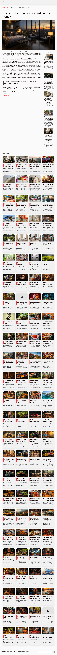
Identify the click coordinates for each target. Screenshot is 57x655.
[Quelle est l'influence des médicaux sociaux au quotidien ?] (48, 434)
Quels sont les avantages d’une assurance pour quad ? (8, 442)
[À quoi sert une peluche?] (22, 336)
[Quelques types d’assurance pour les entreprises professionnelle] (35, 630)
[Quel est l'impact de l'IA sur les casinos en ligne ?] (48, 296)
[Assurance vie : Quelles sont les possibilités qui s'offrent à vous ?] (48, 532)
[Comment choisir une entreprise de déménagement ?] (48, 493)
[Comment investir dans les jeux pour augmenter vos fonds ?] (9, 493)
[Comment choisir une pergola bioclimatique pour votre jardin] (9, 237)
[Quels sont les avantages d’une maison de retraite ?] (35, 277)
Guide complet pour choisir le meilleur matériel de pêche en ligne (48, 226)
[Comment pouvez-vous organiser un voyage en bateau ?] (48, 394)
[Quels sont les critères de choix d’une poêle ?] (9, 512)
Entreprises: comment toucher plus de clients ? (48, 558)
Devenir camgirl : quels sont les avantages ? (22, 284)
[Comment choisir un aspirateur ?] (22, 453)
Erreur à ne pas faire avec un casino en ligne (8, 617)
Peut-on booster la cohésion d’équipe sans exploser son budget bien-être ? (48, 118)
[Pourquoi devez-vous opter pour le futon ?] (48, 375)
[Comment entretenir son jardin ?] (22, 493)
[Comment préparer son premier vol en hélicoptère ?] (9, 218)
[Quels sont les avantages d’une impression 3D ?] (9, 532)
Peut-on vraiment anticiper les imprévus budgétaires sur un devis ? (49, 63)
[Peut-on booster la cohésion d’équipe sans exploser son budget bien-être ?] (48, 112)
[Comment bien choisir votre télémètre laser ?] (35, 375)
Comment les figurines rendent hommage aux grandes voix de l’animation (48, 138)
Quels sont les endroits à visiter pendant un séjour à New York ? (48, 638)
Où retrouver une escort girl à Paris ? (22, 303)
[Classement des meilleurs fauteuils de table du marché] (22, 237)
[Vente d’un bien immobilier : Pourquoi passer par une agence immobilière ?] (22, 434)
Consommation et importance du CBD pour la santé (22, 480)
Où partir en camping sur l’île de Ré (21, 539)
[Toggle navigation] (3, 2)
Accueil (3, 7)
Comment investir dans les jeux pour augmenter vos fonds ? (9, 501)
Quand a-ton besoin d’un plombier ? (20, 598)
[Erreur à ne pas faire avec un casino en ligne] (9, 610)
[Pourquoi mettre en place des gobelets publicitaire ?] (35, 493)
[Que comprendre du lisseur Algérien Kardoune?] (9, 375)
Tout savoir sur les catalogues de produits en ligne (48, 323)
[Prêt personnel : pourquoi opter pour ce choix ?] (9, 630)
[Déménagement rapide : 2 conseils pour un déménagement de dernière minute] (22, 394)
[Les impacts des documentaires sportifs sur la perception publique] (35, 198)
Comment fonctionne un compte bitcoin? (8, 401)
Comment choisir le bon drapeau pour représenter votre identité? (9, 206)
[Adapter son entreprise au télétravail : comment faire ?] (9, 296)
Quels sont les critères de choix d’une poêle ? (8, 519)
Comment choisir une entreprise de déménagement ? (48, 500)
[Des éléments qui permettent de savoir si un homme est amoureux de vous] (22, 610)
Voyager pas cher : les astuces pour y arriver (35, 539)
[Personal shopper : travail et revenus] (35, 296)
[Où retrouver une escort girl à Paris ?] (22, 296)
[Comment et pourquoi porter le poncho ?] (35, 394)
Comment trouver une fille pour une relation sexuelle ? (48, 618)
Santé (15, 651)
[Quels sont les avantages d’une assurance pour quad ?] (9, 434)
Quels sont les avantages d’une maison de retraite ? (34, 285)
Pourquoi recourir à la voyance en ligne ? (35, 598)
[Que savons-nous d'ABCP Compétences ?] (48, 355)
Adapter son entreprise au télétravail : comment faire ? (8, 304)
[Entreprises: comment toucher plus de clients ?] (48, 551)
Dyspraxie (7, 557)
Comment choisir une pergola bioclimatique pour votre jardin (9, 245)
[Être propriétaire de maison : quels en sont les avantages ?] (35, 473)
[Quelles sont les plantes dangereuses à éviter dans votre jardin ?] (22, 316)
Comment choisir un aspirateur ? (22, 460)
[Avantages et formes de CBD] (22, 551)
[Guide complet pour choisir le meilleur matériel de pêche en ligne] (48, 218)
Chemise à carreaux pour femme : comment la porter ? (22, 363)
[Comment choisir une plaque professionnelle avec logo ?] (22, 630)
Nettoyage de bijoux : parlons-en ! (8, 284)
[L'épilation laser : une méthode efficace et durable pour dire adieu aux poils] (9, 336)
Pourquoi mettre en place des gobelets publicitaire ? (35, 501)
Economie (4, 651)
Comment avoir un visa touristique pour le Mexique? (35, 362)
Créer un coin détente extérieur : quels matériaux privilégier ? (22, 206)
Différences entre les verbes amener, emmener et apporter (35, 422)
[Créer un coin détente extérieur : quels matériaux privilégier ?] (22, 198)
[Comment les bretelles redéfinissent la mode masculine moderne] (48, 237)
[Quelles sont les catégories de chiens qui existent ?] (48, 277)
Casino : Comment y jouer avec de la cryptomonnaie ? (48, 421)
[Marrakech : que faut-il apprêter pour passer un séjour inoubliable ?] (35, 512)
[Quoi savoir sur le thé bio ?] (48, 257)
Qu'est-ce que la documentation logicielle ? (47, 578)
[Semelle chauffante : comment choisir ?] (9, 473)
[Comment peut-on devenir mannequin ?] (9, 316)
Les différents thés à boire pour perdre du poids (48, 460)
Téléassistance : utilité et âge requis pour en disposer (8, 422)
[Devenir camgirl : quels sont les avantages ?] (22, 277)
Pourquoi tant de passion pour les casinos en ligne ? (9, 578)
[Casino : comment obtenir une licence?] (35, 571)
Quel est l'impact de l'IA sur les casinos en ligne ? (48, 303)
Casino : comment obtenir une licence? (35, 578)
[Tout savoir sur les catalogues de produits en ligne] (48, 316)
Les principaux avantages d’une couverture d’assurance (34, 559)
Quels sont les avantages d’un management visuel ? (47, 344)
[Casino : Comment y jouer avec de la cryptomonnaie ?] (48, 414)
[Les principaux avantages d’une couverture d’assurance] (35, 551)
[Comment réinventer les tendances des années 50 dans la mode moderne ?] (22, 218)
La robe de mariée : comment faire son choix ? (35, 460)
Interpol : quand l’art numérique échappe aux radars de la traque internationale (48, 81)
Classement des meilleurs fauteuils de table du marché (22, 245)
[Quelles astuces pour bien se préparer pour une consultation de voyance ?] (9, 591)
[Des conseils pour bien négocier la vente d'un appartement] (48, 473)
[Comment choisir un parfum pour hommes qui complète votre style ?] (48, 179)
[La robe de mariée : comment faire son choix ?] (35, 453)
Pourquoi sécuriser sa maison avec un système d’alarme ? (35, 344)
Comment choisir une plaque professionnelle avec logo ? (22, 638)
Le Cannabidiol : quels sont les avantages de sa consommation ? (21, 579)
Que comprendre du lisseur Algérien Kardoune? (8, 383)
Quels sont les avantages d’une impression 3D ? (8, 539)
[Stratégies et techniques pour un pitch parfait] (48, 198)
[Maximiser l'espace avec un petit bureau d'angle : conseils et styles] (35, 237)
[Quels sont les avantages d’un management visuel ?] (48, 336)
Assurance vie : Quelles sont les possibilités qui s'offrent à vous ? (48, 540)
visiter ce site (13, 64)
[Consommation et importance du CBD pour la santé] (22, 473)
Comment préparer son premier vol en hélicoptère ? (8, 226)
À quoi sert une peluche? (21, 342)
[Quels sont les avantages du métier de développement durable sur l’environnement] (22, 414)
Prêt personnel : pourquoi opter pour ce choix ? (8, 637)
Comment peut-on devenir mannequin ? (9, 323)
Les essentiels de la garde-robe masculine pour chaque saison (35, 187)
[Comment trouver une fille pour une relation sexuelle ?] (48, 610)
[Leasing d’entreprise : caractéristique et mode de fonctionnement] (48, 512)
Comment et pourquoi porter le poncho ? (34, 401)
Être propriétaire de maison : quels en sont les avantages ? (35, 481)
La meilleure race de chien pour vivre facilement (9, 460)
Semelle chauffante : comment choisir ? (9, 480)
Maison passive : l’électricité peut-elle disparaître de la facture (48, 100)
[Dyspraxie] (9, 551)
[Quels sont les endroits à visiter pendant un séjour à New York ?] (48, 630)
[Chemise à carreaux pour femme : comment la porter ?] (22, 355)
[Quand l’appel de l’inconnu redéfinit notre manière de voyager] (35, 159)
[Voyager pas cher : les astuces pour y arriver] (35, 532)
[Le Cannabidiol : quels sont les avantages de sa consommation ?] (22, 571)
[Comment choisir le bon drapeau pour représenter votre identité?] (9, 198)
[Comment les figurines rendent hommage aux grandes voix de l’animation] (48, 131)
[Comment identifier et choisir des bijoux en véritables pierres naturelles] (22, 257)
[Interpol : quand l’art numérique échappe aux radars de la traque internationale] (48, 75)
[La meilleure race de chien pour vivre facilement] (9, 453)
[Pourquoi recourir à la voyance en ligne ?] (35, 591)
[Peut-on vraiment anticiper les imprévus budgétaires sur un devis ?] (48, 57)
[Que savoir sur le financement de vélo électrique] (35, 610)
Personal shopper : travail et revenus (35, 303)
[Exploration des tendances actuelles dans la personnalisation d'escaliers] (9, 179)
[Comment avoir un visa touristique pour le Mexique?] (35, 355)
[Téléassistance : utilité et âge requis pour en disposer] (9, 414)
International (10, 651)
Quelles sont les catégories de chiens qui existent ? (47, 285)
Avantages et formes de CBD (21, 558)
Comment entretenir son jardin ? (21, 500)
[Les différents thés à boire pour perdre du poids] (48, 453)
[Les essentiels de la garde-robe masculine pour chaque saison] (35, 179)
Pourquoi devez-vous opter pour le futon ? (48, 382)
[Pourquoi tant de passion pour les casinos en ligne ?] (9, 571)
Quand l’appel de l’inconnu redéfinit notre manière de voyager (35, 167)
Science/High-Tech (21, 651)
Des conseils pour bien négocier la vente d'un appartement (48, 481)
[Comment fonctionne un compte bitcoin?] (9, 394)
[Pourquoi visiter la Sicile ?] (22, 512)
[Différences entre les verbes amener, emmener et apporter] (35, 414)
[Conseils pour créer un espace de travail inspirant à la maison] (9, 257)
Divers (8, 7)
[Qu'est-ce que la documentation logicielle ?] (48, 571)
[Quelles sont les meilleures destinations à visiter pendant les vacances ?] (48, 591)
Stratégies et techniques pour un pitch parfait (47, 205)
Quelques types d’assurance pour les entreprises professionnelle (35, 638)
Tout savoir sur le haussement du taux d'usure (9, 362)
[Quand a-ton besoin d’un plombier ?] (22, 591)
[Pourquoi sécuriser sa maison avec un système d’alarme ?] (35, 336)
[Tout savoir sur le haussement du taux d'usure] (9, 355)
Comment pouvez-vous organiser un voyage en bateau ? (48, 402)
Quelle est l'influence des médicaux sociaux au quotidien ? (48, 442)
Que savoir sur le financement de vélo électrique (35, 617)
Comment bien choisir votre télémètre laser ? (35, 382)
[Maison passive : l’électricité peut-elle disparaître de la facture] (48, 94)
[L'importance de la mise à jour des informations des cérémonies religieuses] (22, 179)
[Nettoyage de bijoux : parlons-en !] (9, 277)
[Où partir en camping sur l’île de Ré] (22, 532)
